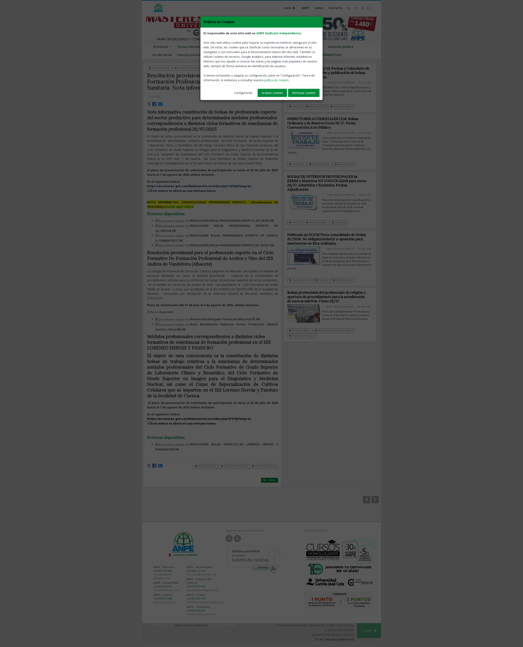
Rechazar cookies (303, 93)
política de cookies (276, 80)
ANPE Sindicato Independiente (278, 33)
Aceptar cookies (272, 93)
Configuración (243, 93)
